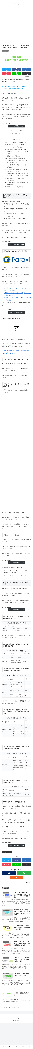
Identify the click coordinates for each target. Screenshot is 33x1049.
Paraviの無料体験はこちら (16, 126)
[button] (29, 494)
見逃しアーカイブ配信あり (13, 156)
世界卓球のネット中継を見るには (15, 187)
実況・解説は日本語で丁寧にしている (16, 149)
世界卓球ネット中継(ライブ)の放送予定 (15, 158)
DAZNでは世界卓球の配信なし (15, 147)
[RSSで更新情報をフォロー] (17, 877)
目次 (14, 139)
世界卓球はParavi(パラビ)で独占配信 (16, 144)
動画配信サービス (7, 852)
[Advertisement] (16, 25)
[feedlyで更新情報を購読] (24, 873)
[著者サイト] (9, 873)
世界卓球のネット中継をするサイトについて (16, 142)
